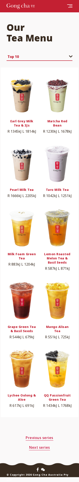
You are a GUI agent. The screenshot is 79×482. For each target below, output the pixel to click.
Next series (39, 447)
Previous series (39, 437)
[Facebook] (38, 469)
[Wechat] (43, 469)
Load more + (39, 424)
